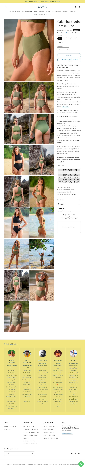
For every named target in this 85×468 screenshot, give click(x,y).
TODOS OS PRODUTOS (10, 426)
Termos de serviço (53, 464)
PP (60, 39)
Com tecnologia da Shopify (19, 464)
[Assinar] (32, 453)
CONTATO (25, 438)
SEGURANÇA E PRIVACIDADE (50, 438)
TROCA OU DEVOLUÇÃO (49, 435)
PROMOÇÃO (7, 429)
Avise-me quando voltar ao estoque (70, 60)
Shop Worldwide (67, 434)
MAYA (12, 464)
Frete (67, 32)
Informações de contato (72, 464)
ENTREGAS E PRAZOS (48, 432)
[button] (6, 7)
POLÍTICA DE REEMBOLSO (30, 444)
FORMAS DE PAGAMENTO (49, 429)
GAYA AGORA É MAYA (29, 426)
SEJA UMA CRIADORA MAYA (30, 429)
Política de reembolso (31, 464)
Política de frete (62, 464)
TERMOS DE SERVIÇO (28, 441)
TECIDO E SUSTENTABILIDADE (31, 432)
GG (61, 43)
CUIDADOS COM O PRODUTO (50, 426)
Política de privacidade (43, 464)
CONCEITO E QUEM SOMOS (30, 435)
